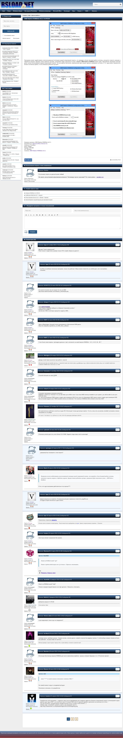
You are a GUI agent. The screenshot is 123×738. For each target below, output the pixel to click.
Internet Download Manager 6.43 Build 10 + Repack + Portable (11, 56)
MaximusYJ (47, 551)
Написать (94, 11)
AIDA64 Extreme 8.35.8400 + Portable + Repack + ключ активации (10, 67)
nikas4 (46, 388)
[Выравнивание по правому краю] (42, 215)
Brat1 (45, 468)
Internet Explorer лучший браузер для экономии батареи (39, 199)
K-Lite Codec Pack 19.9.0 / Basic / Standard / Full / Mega (11, 78)
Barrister (46, 651)
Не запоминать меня (9, 35)
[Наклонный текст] (28, 215)
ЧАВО (86, 11)
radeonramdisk (45, 306)
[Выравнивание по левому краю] (37, 215)
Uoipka (46, 533)
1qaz (45, 245)
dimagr (46, 302)
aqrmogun (48, 448)
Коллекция (67, 11)
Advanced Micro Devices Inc (39, 143)
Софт (3, 11)
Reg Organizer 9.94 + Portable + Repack (11, 82)
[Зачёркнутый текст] (33, 215)
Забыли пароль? (6, 38)
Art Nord (46, 633)
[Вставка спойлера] (57, 215)
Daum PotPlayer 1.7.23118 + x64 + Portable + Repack (11, 63)
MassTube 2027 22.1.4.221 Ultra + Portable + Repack (11, 60)
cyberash (46, 429)
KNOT (45, 320)
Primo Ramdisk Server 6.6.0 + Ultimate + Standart (37, 197)
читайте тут (100, 177)
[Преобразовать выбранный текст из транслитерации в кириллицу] (54, 215)
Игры (73, 11)
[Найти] (120, 4)
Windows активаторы (45, 11)
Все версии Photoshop (31, 11)
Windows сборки (17, 11)
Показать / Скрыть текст (48, 573)
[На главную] (22, 4)
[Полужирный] (26, 215)
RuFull (46, 597)
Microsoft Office (57, 11)
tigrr (45, 515)
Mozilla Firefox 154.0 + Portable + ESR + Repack (10, 48)
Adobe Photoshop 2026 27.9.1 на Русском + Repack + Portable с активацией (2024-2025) (10, 52)
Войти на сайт (10, 31)
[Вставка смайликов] (45, 215)
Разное (79, 11)
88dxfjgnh (47, 355)
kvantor (48, 696)
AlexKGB (46, 579)
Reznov (46, 669)
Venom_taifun (48, 615)
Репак (9, 11)
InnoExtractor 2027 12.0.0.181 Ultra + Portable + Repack (10, 71)
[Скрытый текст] (49, 215)
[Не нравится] (25, 159)
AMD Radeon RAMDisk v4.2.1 (38, 150)
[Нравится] (30, 159)
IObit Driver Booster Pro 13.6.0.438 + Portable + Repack (10, 75)
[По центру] (39, 215)
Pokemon (46, 406)
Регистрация (16, 38)
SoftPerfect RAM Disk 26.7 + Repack (34, 195)
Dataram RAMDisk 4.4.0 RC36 (33, 193)
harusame (47, 371)
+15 (28, 159)
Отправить (32, 231)
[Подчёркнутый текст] (31, 215)
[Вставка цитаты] (52, 215)
